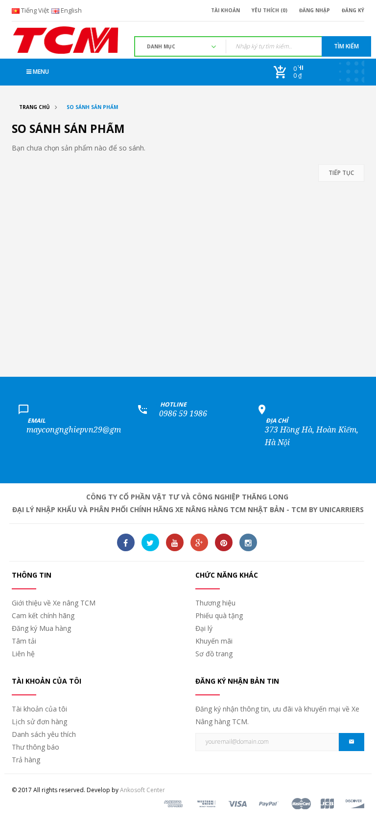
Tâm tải (24, 641)
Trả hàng (26, 759)
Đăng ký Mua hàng (41, 628)
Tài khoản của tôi (39, 708)
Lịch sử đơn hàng (39, 721)
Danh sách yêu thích (44, 734)
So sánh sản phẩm (92, 107)
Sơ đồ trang (214, 653)
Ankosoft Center (142, 790)
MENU (40, 71)
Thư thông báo (35, 747)
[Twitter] (150, 542)
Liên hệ (23, 653)
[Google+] (199, 542)
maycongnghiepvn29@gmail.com (87, 429)
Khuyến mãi (214, 641)
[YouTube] (175, 542)
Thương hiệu (215, 602)
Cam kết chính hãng (43, 615)
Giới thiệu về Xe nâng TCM (53, 602)
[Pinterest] (224, 542)
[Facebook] (126, 542)
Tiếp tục (341, 173)
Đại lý (203, 628)
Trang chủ (34, 107)
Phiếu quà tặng (219, 615)
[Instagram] (248, 542)
